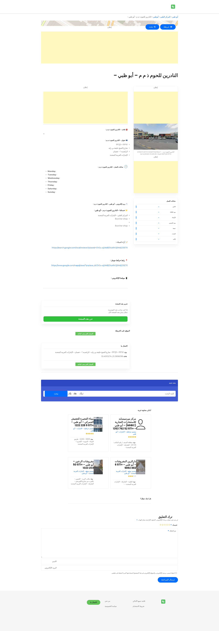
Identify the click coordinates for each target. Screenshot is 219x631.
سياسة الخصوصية (111, 606)
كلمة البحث (81, 393)
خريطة (167, 27)
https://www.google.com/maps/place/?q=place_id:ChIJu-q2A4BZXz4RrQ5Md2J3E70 (89, 265)
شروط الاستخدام (138, 606)
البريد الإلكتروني (51, 568)
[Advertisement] (109, 47)
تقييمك (174, 525)
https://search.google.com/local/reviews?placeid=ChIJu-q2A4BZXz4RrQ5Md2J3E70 (90, 248)
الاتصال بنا (124, 346)
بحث (151, 27)
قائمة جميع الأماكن (139, 601)
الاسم (54, 561)
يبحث (56, 393)
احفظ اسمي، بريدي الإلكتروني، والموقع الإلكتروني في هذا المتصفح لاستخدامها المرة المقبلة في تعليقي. (143, 573)
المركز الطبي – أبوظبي (161, 17)
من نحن (107, 601)
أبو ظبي (175, 17)
